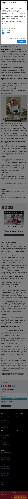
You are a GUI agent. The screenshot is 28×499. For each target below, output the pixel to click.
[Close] (26, 3)
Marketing (7, 34)
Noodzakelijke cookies (10, 28)
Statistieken (7, 32)
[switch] (3, 30)
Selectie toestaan (13, 38)
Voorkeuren (7, 30)
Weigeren (23, 38)
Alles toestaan (21, 41)
